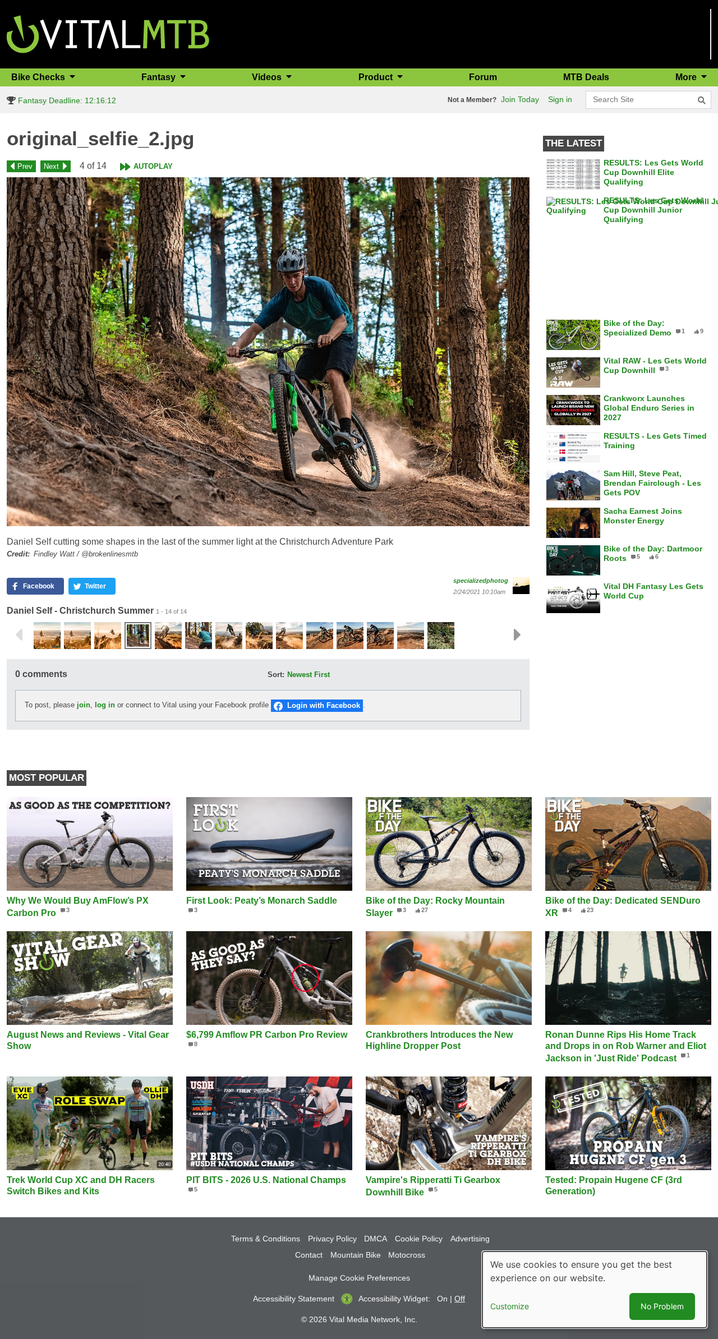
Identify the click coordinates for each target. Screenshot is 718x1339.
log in (105, 705)
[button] (268, 351)
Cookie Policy (419, 1238)
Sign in (560, 99)
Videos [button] (268, 77)
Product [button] (376, 77)
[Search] (702, 100)
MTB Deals (586, 77)
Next (51, 166)
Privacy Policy (332, 1238)
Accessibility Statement (293, 1298)
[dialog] (594, 1289)
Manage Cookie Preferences (359, 1277)
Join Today (520, 99)
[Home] (108, 33)
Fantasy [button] (159, 77)
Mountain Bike (355, 1254)
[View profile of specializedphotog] (521, 585)
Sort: (276, 674)
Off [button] (459, 1298)
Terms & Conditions (265, 1238)
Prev (25, 166)
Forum (483, 77)
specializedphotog (480, 580)
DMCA (375, 1238)
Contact (309, 1254)
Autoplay (153, 166)
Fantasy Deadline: (66, 100)
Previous (18, 635)
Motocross (406, 1254)
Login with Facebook (323, 705)
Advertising (470, 1238)
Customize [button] (509, 1306)
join (83, 705)
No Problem (662, 1306)
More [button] (687, 77)
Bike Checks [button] (39, 77)
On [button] (442, 1298)
